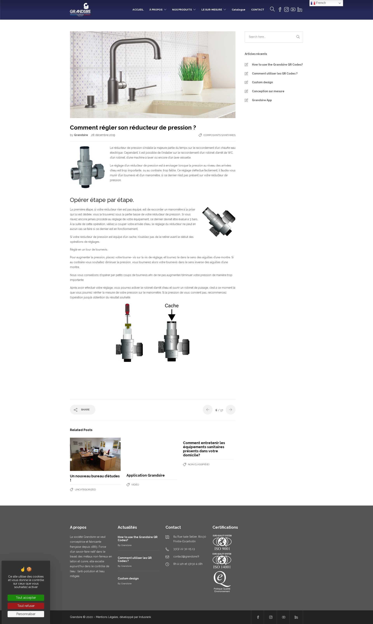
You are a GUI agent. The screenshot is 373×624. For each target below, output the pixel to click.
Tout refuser (26, 606)
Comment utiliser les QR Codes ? (274, 73)
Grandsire (81, 135)
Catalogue (238, 9)
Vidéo (135, 484)
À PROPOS (155, 9)
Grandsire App (262, 100)
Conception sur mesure (268, 91)
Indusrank (145, 617)
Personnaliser (25, 614)
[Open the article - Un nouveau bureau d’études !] (82, 454)
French (320, 2)
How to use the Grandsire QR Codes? (277, 64)
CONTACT (257, 9)
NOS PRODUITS (182, 9)
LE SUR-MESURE (211, 9)
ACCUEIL (138, 9)
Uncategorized (85, 489)
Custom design (262, 82)
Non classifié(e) (198, 464)
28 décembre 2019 (103, 135)
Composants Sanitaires (219, 135)
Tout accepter (26, 597)
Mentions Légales (107, 617)
